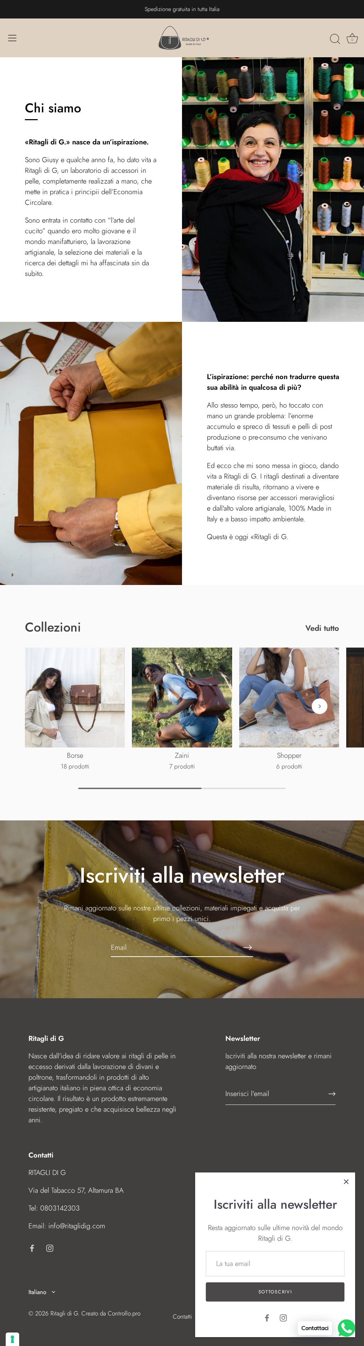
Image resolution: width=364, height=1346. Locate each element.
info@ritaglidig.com (76, 1226)
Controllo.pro (124, 1313)
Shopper (289, 755)
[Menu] (12, 38)
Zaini (182, 755)
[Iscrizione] (332, 1093)
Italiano (37, 1292)
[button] (44, 706)
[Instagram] (283, 1317)
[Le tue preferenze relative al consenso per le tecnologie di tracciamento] (12, 1339)
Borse (75, 755)
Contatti (182, 1316)
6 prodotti (289, 766)
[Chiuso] (346, 1181)
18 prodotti (75, 766)
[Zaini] (182, 698)
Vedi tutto (322, 628)
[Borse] (75, 698)
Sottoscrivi (275, 1291)
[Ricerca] (335, 39)
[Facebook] (267, 1317)
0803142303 (60, 1208)
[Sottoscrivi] (247, 947)
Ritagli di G (64, 1313)
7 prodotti (182, 766)
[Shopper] (289, 698)
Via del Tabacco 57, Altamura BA (76, 1190)
